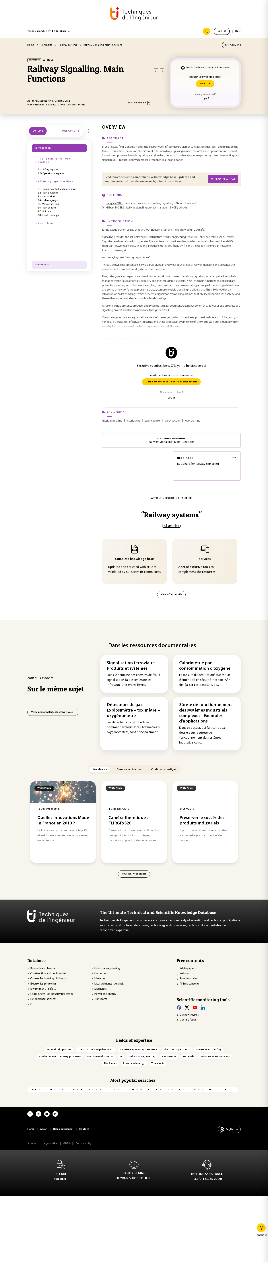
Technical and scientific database (47, 31)
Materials (99, 978)
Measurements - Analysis (109, 983)
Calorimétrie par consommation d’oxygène (204, 666)
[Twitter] (187, 1007)
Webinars (185, 973)
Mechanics (100, 988)
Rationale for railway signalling (198, 461)
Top (34, 1089)
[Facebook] (179, 1007)
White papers (188, 968)
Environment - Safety (43, 988)
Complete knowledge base (134, 559)
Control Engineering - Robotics (48, 978)
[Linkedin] (203, 1007)
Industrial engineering (107, 968)
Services (205, 559)
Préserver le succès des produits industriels (202, 821)
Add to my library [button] (136, 102)
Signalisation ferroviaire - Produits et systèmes (132, 666)
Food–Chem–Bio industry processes (51, 994)
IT (31, 1004)
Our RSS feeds (188, 1020)
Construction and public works (48, 973)
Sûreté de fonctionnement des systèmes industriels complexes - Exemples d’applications (205, 713)
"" (171, 514)
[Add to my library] (148, 103)
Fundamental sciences (43, 999)
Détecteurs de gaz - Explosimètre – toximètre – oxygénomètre (133, 710)
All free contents (189, 983)
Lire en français (76, 104)
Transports (100, 999)
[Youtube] (195, 1007)
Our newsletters (189, 1014)
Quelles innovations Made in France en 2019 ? (63, 821)
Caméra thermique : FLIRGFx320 (128, 821)
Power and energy (105, 994)
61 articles (171, 526)
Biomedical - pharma (42, 968)
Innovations (101, 973)
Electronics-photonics (43, 983)
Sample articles (189, 978)
